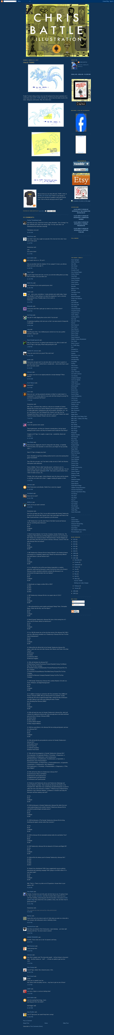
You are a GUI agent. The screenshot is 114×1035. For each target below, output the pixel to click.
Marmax (29, 916)
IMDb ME (80, 74)
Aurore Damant (75, 284)
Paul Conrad (30, 976)
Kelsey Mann (74, 386)
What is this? (81, 152)
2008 (74, 555)
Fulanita (73, 353)
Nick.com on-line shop (45, 195)
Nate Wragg (74, 430)
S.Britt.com (74, 455)
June (76, 571)
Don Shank (74, 341)
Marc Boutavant (75, 410)
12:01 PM (30, 336)
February (77, 586)
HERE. (48, 470)
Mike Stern (74, 420)
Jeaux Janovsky (75, 371)
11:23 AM (30, 1008)
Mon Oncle (74, 428)
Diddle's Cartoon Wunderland (78, 339)
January (77, 588)
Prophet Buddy (75, 445)
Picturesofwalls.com (76, 532)
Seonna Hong (74, 463)
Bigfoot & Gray (75, 288)
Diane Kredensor (75, 337)
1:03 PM (29, 963)
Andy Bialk (74, 276)
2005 (74, 593)
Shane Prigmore (75, 471)
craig (28, 329)
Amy (28, 422)
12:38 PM (30, 1016)
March (76, 578)
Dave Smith (74, 327)
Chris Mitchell (74, 302)
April (76, 576)
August (77, 567)
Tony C (29, 272)
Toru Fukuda (74, 501)
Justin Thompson (75, 384)
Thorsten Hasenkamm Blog (78, 491)
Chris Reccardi (75, 304)
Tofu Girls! (74, 495)
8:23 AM (29, 368)
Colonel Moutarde (75, 308)
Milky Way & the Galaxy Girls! (79, 416)
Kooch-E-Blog (74, 394)
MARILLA (29, 502)
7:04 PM (29, 418)
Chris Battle (30, 442)
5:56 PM (29, 951)
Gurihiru (73, 363)
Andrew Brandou (75, 278)
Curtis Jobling (74, 314)
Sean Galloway (75, 459)
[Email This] (48, 211)
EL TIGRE (38, 98)
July (76, 569)
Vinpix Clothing (75, 508)
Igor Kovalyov (74, 367)
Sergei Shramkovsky (76, 467)
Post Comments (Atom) (36, 1026)
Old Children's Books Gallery (78, 529)
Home (46, 1023)
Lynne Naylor (74, 406)
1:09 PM (29, 346)
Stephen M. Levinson (32, 350)
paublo (29, 359)
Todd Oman (30, 236)
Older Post (66, 1023)
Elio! (72, 347)
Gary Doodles (30, 1012)
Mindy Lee (74, 422)
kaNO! (28, 989)
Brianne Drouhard (75, 296)
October (77, 562)
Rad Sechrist (74, 447)
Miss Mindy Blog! (75, 426)
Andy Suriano (74, 282)
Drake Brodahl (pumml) (33, 340)
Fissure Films (74, 351)
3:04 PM (29, 942)
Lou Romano (74, 400)
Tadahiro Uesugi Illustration (78, 487)
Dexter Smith (74, 335)
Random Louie (75, 404)
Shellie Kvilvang (75, 475)
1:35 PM (29, 480)
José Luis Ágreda (75, 380)
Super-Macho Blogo (76, 485)
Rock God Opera (75, 453)
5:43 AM (29, 911)
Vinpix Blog (74, 510)
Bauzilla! (73, 286)
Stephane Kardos (75, 479)
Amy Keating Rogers (76, 272)
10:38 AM (30, 232)
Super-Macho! (74, 483)
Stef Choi (73, 477)
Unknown (29, 372)
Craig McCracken (75, 310)
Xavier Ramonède (75, 512)
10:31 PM (30, 904)
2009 (74, 553)
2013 (74, 544)
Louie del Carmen (75, 402)
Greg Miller (74, 361)
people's (29, 899)
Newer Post (26, 1023)
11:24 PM (30, 279)
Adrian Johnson (75, 262)
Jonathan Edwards (76, 378)
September (78, 564)
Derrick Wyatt (74, 333)
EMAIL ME (74, 74)
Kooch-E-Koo (74, 392)
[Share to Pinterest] (55, 211)
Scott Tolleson (31, 383)
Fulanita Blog (74, 357)
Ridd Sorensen (31, 946)
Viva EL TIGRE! (78, 580)
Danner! (73, 323)
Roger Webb (74, 449)
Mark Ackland (74, 408)
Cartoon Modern (75, 521)
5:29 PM (29, 268)
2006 (74, 591)
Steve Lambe (74, 481)
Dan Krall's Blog (75, 321)
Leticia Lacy (74, 398)
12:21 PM (30, 498)
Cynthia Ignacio (75, 317)
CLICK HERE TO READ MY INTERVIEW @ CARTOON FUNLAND (81, 230)
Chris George (30, 967)
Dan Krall (73, 319)
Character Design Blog (77, 523)
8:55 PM (29, 922)
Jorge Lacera (74, 382)
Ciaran (28, 291)
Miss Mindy (74, 424)
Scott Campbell (75, 457)
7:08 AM (29, 400)
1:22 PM (29, 984)
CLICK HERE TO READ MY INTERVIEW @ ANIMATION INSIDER (81, 217)
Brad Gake (74, 294)
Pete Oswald (74, 443)
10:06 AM (30, 325)
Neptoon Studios (75, 434)
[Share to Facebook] (53, 211)
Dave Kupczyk (75, 325)
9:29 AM (29, 887)
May (76, 574)
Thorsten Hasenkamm (77, 489)
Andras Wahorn (75, 274)
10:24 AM (30, 379)
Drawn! (73, 517)
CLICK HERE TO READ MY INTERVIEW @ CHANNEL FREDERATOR (81, 224)
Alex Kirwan (74, 266)
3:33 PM (29, 507)
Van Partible (74, 504)
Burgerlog (73, 300)
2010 (74, 551)
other (66, 897)
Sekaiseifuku (74, 461)
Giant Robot (74, 527)
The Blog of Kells (75, 292)
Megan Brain (74, 414)
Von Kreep (30, 315)
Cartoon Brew (74, 519)
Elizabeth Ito (74, 349)
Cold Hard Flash (75, 525)
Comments (76, 604)
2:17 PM (29, 254)
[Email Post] (45, 210)
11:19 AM (30, 438)
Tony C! (73, 500)
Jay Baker (74, 369)
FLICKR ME (87, 74)
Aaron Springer (75, 260)
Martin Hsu (30, 283)
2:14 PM (29, 243)
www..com (80, 136)
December (77, 560)
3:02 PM (29, 933)
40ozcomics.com (75, 355)
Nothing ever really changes (81, 583)
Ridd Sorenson (75, 451)
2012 (74, 546)
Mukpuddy (30, 306)
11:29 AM (30, 489)
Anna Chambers (75, 280)
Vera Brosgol (74, 506)
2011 (74, 548)
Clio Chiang (74, 306)
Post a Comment (27, 1020)
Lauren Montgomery (76, 396)
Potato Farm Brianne (76, 298)
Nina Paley (74, 438)
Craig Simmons (75, 312)
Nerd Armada (74, 436)
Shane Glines (74, 469)
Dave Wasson (74, 329)
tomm (28, 391)
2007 (74, 558)
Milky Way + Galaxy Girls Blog (79, 418)
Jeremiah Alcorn (31, 926)
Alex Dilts (73, 264)
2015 (74, 539)
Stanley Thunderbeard (32, 220)
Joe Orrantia (74, 375)
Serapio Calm (74, 465)
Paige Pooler (74, 441)
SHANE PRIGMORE (32, 937)
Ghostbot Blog (75, 359)
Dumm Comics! (75, 343)
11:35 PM (30, 287)
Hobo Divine (74, 365)
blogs (33, 899)
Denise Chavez (75, 331)
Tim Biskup (74, 493)
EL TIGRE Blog (75, 345)
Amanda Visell (75, 270)
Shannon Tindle (75, 473)
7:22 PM (29, 993)
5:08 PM (29, 311)
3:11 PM (29, 302)
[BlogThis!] (50, 211)
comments (39, 896)
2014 (74, 541)
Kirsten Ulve (74, 390)
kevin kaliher (30, 258)
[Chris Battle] (81, 131)
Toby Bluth (74, 497)
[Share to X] (51, 211)
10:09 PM (30, 972)
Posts (75, 601)
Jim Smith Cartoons (76, 373)
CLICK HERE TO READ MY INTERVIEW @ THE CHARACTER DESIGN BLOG (81, 211)
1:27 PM (29, 387)
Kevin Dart (74, 388)
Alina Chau (74, 268)
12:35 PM (30, 355)
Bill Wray (73, 290)
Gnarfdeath (30, 493)
